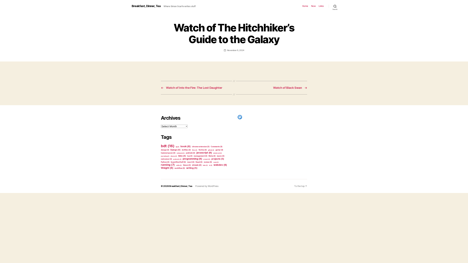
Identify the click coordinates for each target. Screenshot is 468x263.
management (200, 156)
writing (191, 168)
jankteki (190, 153)
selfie (179, 165)
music (220, 156)
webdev (220, 164)
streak (196, 165)
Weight (167, 167)
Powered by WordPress (207, 186)
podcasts (177, 159)
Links (321, 6)
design (165, 150)
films (194, 150)
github (211, 150)
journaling (165, 156)
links (182, 156)
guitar (219, 150)
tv (210, 165)
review (208, 162)
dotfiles (186, 150)
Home (305, 6)
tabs (205, 165)
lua (189, 156)
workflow (180, 168)
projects (217, 158)
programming (192, 158)
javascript (204, 152)
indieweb (181, 153)
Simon (187, 165)
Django (175, 150)
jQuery (174, 156)
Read (199, 162)
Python (165, 162)
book (185, 146)
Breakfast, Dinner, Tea (146, 6)
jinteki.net (217, 153)
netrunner (166, 159)
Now (313, 6)
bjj (177, 147)
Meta (212, 156)
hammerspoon (168, 153)
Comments (216, 147)
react (190, 162)
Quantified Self (178, 162)
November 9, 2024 (235, 50)
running (168, 164)
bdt (167, 146)
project (206, 159)
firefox (203, 150)
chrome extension (201, 147)
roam (216, 162)
